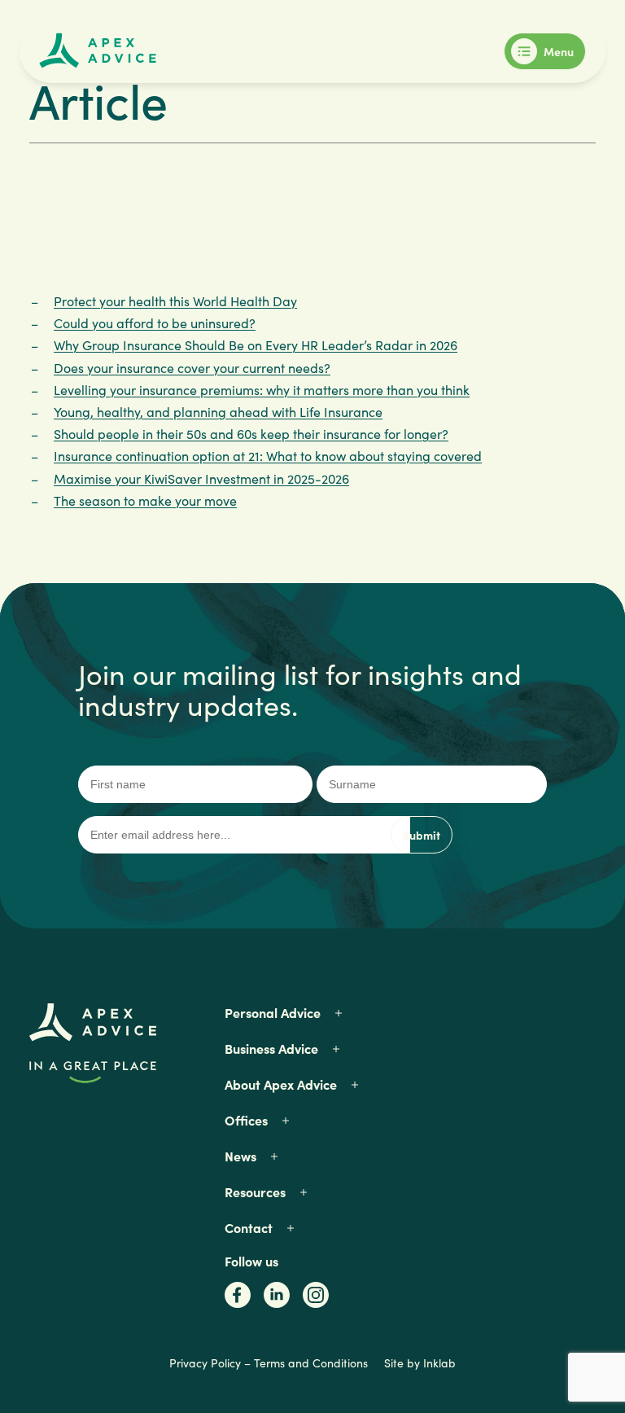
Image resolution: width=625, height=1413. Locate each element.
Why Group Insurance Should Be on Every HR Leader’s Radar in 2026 (255, 344)
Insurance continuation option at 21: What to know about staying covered (268, 455)
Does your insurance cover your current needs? (192, 367)
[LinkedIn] (277, 1300)
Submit (421, 835)
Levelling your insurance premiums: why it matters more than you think (262, 389)
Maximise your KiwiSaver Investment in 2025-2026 (201, 478)
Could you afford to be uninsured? (155, 322)
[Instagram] (316, 1300)
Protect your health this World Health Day (175, 300)
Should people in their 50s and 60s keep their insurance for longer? (251, 433)
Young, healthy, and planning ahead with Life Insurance (218, 411)
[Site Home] (97, 48)
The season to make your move (145, 500)
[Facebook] (238, 1300)
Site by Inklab (420, 1363)
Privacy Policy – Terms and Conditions (268, 1363)
